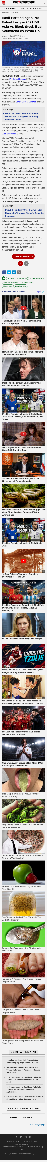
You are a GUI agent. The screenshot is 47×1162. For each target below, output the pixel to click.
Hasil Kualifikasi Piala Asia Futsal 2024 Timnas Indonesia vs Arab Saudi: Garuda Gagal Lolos (23, 1069)
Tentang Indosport (13, 1141)
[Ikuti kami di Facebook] (16, 1137)
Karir (35, 1141)
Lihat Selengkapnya (37, 1124)
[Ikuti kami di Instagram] (25, 1137)
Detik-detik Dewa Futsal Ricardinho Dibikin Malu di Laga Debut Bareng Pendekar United (22, 116)
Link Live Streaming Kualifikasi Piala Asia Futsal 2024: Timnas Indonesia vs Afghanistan (24, 1089)
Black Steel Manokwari (26, 102)
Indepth (24, 8)
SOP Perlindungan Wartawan (13, 1147)
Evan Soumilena (9, 134)
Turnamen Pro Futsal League (17, 278)
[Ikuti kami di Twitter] (21, 1137)
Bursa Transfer (11, 8)
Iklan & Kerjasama (34, 1147)
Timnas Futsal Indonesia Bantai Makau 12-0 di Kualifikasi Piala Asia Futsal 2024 (25, 1098)
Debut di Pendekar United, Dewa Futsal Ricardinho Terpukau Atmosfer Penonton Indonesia (24, 213)
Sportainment (36, 8)
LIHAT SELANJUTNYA (23, 256)
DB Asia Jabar (7, 286)
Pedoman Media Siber (22, 1144)
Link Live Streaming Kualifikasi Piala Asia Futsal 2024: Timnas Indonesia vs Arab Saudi (24, 1079)
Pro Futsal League (17, 79)
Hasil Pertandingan (36, 278)
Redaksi (27, 1141)
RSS (22, 1149)
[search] (44, 3)
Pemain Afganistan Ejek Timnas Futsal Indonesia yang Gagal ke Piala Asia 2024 (23, 1061)
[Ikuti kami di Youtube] (30, 1137)
